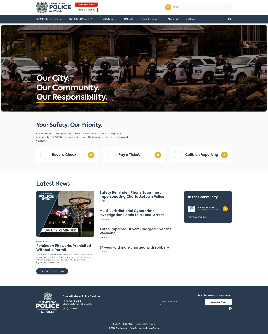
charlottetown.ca (145, 324)
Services (108, 19)
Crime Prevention (47, 19)
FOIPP (116, 324)
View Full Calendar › (198, 217)
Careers (129, 19)
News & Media (149, 19)
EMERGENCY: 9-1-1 (87, 5)
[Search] (168, 7)
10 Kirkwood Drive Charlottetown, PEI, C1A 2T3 (77, 302)
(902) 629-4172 (70, 308)
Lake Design (154, 328)
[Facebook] (229, 19)
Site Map (128, 324)
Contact (191, 19)
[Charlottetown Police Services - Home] (53, 7)
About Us (173, 19)
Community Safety (80, 19)
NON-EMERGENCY (86, 10)
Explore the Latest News (52, 271)
